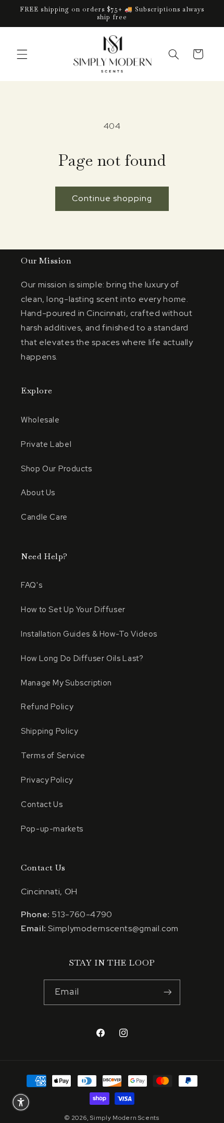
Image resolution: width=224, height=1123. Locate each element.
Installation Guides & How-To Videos (89, 634)
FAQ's (31, 585)
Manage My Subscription (66, 683)
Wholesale (40, 420)
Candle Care (44, 517)
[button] (22, 54)
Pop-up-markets (52, 829)
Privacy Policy (47, 780)
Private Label (46, 444)
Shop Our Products (56, 468)
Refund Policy (47, 706)
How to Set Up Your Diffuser (73, 609)
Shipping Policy (49, 731)
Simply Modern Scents (124, 1118)
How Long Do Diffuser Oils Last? (82, 658)
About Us (38, 492)
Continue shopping (112, 198)
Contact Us (42, 804)
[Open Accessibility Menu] (20, 1102)
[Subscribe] (167, 992)
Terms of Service (53, 755)
